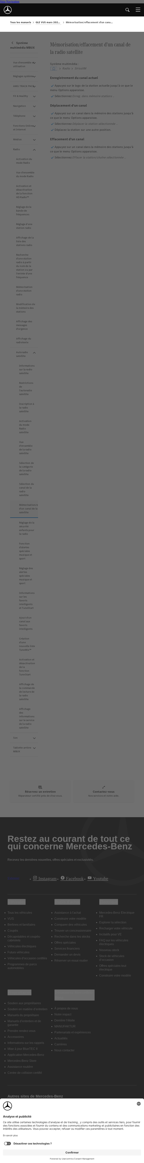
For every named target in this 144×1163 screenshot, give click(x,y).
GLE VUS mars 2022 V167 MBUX (48, 22)
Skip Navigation (9, 1)
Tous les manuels (20, 22)
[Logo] (8, 10)
